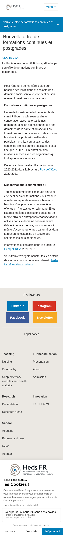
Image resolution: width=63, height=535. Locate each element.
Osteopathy (9, 369)
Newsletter (45, 317)
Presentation (41, 361)
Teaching (8, 353)
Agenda (7, 453)
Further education (45, 353)
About (36, 369)
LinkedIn (17, 306)
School (7, 423)
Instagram (44, 306)
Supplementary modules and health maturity (14, 381)
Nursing (7, 361)
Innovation (40, 396)
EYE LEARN (41, 404)
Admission (39, 377)
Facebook (17, 317)
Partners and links (13, 438)
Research (8, 396)
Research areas (12, 411)
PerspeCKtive (48, 169)
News (5, 446)
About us (7, 430)
